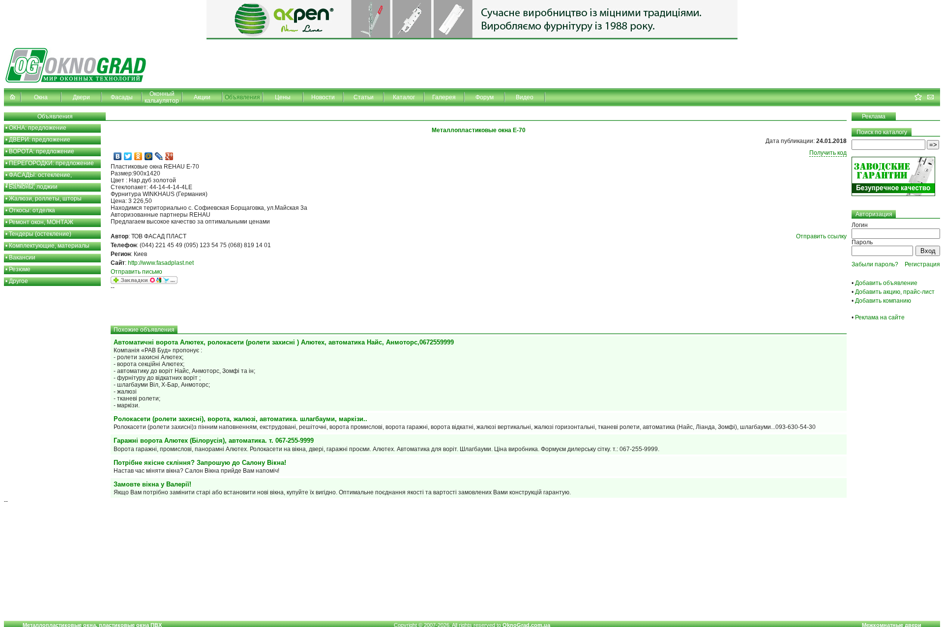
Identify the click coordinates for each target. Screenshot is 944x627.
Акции (202, 97)
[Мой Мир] (149, 156)
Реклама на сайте (880, 317)
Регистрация (922, 264)
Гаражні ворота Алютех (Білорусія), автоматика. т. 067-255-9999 (214, 440)
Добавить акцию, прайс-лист (895, 291)
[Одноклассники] (138, 156)
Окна (41, 97)
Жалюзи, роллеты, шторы (45, 198)
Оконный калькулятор (162, 97)
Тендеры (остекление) (40, 233)
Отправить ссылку (821, 236)
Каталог (404, 97)
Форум (484, 97)
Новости (323, 97)
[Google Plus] (169, 156)
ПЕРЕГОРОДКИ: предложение (51, 163)
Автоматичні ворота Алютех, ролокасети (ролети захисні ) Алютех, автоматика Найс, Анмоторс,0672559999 (284, 342)
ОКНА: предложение (37, 127)
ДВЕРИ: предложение (39, 139)
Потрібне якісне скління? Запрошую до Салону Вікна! (200, 462)
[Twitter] (128, 156)
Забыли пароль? (875, 264)
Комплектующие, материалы (49, 245)
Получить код (828, 152)
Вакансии (22, 257)
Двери (81, 97)
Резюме (19, 269)
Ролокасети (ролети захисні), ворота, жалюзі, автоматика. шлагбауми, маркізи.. (240, 419)
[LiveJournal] (159, 156)
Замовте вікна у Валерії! (152, 484)
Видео (524, 97)
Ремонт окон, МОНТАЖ (41, 222)
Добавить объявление (886, 283)
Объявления (242, 97)
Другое (18, 281)
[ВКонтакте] (118, 156)
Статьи (364, 97)
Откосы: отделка (32, 210)
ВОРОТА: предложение (41, 151)
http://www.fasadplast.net (161, 262)
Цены (283, 97)
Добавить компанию (883, 300)
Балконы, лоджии (33, 186)
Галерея (444, 97)
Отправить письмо (136, 271)
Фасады (122, 97)
